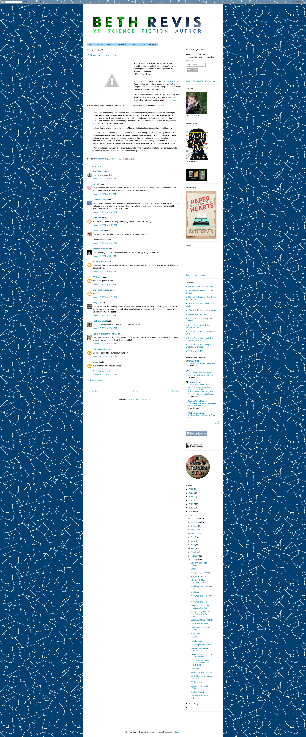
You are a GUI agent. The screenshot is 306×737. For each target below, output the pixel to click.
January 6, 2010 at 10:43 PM (105, 328)
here (173, 100)
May (193, 545)
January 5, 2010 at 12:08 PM (105, 243)
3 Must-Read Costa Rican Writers (201, 363)
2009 (191, 704)
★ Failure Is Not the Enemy (197, 314)
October (194, 526)
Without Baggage (196, 413)
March (194, 552)
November (195, 522)
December (195, 519)
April (193, 548)
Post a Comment (97, 380)
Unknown (97, 218)
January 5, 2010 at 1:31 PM (104, 256)
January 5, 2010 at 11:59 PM (105, 297)
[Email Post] (120, 159)
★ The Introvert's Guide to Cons (199, 286)
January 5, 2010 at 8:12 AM (104, 194)
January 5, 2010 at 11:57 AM (105, 225)
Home (135, 391)
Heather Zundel (100, 321)
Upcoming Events (120, 44)
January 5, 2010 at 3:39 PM (104, 284)
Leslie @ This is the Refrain (105, 334)
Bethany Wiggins (100, 249)
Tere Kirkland (99, 231)
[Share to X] (129, 159)
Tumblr (142, 44)
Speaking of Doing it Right (202, 620)
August (194, 534)
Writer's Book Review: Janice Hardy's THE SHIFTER (200, 662)
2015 (191, 497)
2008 (191, 707)
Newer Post (94, 391)
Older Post (175, 391)
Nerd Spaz (195, 592)
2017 (191, 489)
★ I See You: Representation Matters (201, 310)
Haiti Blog (195, 637)
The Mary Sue (194, 382)
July (193, 537)
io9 (189, 371)
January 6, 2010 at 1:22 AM (104, 315)
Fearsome (195, 669)
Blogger (177, 732)
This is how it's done (199, 624)
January (194, 560)
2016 (191, 493)
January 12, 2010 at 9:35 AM (105, 375)
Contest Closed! (197, 692)
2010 (191, 515)
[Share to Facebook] (131, 159)
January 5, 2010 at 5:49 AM (104, 179)
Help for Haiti (196, 641)
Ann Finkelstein (100, 171)
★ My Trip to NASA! (194, 351)
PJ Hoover (97, 277)
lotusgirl (96, 184)
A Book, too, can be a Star (202, 672)
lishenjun (158, 732)
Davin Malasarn (100, 200)
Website (99, 44)
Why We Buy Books (199, 602)
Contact (133, 44)
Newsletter (152, 44)
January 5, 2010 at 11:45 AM (105, 212)
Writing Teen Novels (197, 401)
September (196, 530)
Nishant (96, 362)
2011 (191, 512)
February (195, 556)
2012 (191, 508)
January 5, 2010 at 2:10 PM (104, 272)
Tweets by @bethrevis (195, 275)
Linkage (194, 569)
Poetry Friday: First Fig (200, 573)
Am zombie (195, 633)
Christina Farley (100, 349)
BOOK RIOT (193, 361)
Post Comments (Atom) (140, 400)
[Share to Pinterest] (134, 159)
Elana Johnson (99, 262)
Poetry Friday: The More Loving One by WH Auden (201, 614)
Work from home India (102, 371)
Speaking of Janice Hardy (202, 645)
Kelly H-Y (97, 303)
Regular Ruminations (171, 81)
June (193, 541)
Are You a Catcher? (199, 576)
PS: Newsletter (197, 682)
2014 (191, 500)
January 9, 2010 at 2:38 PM (104, 344)
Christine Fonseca (101, 290)
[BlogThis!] (127, 159)
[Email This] (124, 159)
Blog (90, 44)
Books (109, 44)
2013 (191, 504)
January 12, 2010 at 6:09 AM (105, 357)
